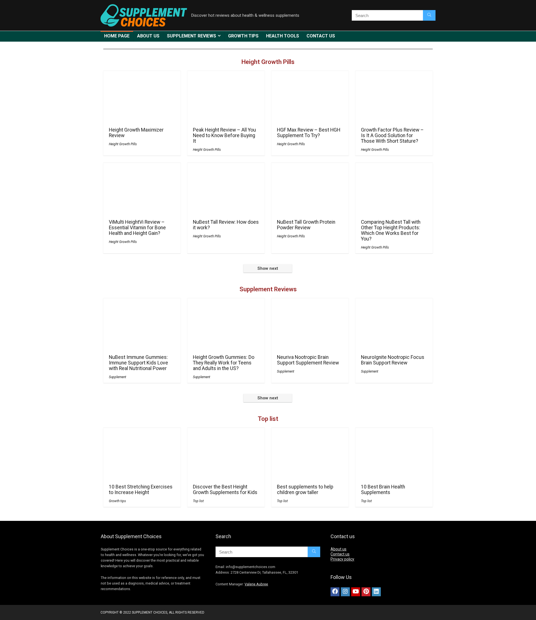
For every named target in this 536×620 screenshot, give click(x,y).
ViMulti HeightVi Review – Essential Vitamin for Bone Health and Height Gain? (137, 227)
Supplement (117, 377)
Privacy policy (342, 559)
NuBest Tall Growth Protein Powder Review (306, 224)
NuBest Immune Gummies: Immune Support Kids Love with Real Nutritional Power (138, 362)
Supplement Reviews (191, 36)
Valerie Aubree (256, 584)
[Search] (429, 15)
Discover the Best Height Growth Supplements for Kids (225, 489)
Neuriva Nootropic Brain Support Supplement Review (308, 360)
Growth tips (243, 36)
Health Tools (282, 36)
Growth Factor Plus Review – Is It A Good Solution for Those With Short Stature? (392, 135)
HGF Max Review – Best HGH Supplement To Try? (308, 132)
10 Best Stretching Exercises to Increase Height (141, 489)
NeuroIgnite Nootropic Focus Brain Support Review (392, 360)
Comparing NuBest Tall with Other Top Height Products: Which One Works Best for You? (390, 230)
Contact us (321, 36)
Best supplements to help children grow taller (305, 489)
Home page (117, 36)
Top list (268, 418)
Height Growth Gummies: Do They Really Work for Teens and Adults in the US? (223, 362)
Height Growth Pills (268, 61)
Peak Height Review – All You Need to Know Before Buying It (224, 135)
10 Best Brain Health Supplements (383, 489)
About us (148, 36)
